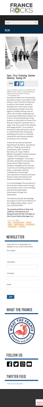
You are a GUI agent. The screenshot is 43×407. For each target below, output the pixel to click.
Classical (28, 222)
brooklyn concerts (18, 222)
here (31, 216)
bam (9, 222)
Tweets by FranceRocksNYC (15, 384)
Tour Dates (22, 226)
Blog (17, 220)
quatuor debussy (19, 224)
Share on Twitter (21, 83)
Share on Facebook (16, 83)
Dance (10, 224)
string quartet (30, 224)
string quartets (12, 226)
